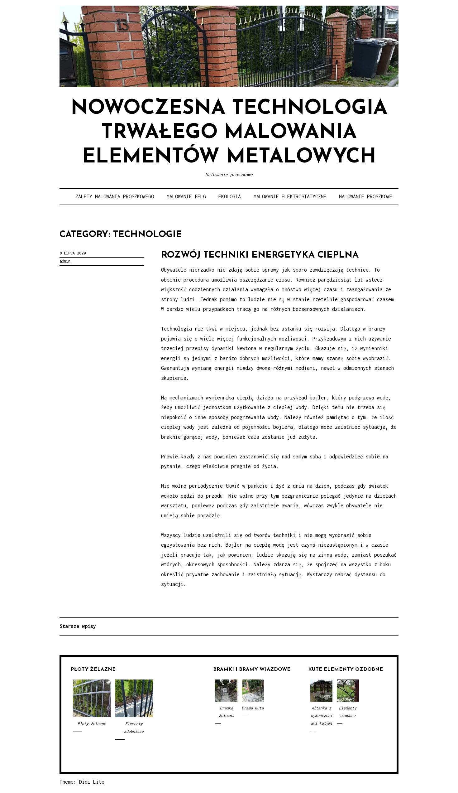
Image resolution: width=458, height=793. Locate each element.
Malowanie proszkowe (365, 196)
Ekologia (229, 196)
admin (65, 261)
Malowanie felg (186, 196)
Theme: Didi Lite (82, 782)
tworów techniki (275, 535)
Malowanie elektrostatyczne (290, 196)
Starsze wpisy (78, 626)
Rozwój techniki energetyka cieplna (260, 255)
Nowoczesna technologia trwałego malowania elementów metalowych (229, 133)
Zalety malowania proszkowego (114, 196)
